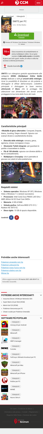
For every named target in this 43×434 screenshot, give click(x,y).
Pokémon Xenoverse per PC (13, 308)
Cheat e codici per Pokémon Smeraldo (16, 312)
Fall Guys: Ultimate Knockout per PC (23, 357)
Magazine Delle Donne (14, 415)
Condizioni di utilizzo (25, 409)
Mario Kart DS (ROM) (10, 305)
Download (10, 16)
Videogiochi (21, 16)
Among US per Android (18, 325)
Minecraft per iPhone (17, 373)
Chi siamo (13, 409)
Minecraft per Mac (16, 365)
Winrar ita (5, 273)
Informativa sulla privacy (12, 412)
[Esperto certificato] (21, 66)
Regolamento (33, 412)
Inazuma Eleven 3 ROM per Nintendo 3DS (17, 299)
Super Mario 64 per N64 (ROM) (14, 302)
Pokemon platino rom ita (11, 270)
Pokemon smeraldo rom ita (12, 262)
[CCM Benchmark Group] (21, 421)
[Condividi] (11, 217)
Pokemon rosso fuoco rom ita (13, 268)
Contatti (25, 412)
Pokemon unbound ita (10, 265)
